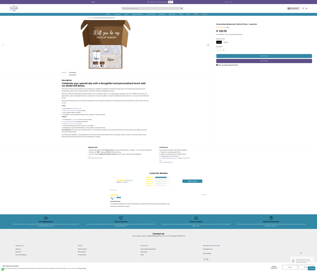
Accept (290, 267)
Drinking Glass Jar (76, 108)
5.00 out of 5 (129, 180)
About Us (18, 249)
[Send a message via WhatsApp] (3, 269)
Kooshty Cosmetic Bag (69, 121)
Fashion (126, 14)
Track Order (144, 252)
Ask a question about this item (228, 65)
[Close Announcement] (230, 2)
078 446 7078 (186, 158)
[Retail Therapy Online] (13, 8)
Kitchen (108, 14)
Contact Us (18, 252)
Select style (220, 39)
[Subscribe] (301, 253)
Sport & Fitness (151, 14)
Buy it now (264, 61)
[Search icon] (181, 8)
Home (90, 18)
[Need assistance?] (293, 8)
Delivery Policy (82, 249)
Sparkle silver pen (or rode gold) (72, 123)
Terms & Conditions (21, 255)
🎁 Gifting (204, 14)
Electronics (162, 14)
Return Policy (82, 252)
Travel (181, 14)
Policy (170, 2)
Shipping (226, 34)
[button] (149, 177)
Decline (306, 267)
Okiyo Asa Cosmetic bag (70, 110)
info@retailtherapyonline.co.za (171, 158)
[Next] (208, 45)
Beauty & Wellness (138, 14)
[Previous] (3, 45)
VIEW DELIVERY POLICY (95, 158)
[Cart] (306, 8)
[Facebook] (225, 2)
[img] (114, 195)
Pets (188, 14)
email (93, 130)
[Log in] (303, 8)
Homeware (117, 14)
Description (72, 72)
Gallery (64, 72)
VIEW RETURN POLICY (166, 162)
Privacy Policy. (82, 268)
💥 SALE (195, 14)
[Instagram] (227, 2)
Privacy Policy (82, 255)
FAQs (142, 255)
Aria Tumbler (75, 119)
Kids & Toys (172, 14)
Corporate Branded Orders (148, 249)
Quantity (219, 47)
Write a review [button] (192, 181)
